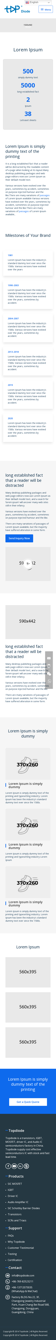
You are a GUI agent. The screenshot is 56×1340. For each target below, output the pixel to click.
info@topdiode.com (23, 1275)
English (33, 2)
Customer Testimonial (21, 1248)
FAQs (11, 1235)
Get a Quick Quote (28, 1102)
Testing (12, 1254)
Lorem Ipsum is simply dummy (26, 785)
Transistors (14, 1214)
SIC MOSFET (15, 1184)
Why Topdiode (16, 1241)
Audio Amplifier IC (18, 1202)
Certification (15, 1260)
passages (45, 195)
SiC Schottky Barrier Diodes (24, 1208)
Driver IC (13, 1196)
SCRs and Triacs (17, 1220)
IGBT (11, 1190)
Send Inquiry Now (19, 538)
